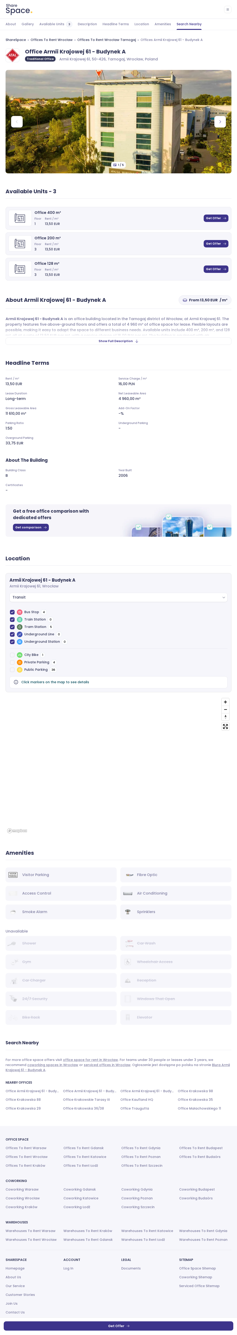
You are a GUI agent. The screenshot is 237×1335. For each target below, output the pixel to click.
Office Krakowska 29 (23, 1108)
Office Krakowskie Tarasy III (86, 1099)
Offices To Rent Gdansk (83, 1148)
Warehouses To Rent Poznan (203, 1239)
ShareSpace (16, 39)
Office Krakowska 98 (195, 1091)
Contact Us (15, 1312)
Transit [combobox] (19, 597)
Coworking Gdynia (137, 1189)
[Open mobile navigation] (227, 9)
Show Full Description (116, 341)
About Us (13, 1277)
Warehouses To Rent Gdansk (88, 1239)
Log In (68, 1268)
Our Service (15, 1286)
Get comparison (28, 527)
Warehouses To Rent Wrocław (31, 1239)
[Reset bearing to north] (225, 717)
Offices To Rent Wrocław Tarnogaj (106, 39)
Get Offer (213, 218)
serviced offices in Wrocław (107, 1065)
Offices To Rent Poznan (141, 1156)
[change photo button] (220, 122)
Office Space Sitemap (197, 1268)
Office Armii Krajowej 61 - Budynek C (90, 1091)
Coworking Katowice (80, 1198)
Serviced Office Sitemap (199, 1286)
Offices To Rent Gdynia (140, 1148)
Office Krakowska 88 (23, 1099)
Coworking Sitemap (195, 1277)
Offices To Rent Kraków (25, 1165)
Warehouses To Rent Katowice (147, 1231)
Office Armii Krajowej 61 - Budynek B (32, 1091)
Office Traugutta (134, 1108)
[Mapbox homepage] (17, 830)
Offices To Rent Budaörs (200, 1156)
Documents (131, 1268)
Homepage (15, 1268)
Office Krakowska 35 (195, 1099)
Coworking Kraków (21, 1207)
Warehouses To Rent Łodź (143, 1239)
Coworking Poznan (137, 1198)
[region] (118, 765)
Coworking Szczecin (138, 1207)
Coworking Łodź (76, 1207)
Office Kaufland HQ (136, 1099)
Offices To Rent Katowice (84, 1156)
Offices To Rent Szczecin (141, 1165)
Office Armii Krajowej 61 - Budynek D (147, 1091)
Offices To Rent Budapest (201, 1148)
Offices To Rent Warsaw (26, 1148)
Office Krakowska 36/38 (83, 1108)
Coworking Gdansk (79, 1189)
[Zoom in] (225, 702)
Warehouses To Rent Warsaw (31, 1231)
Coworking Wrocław (23, 1198)
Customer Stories (20, 1294)
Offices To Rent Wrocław (52, 39)
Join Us (12, 1303)
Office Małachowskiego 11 (199, 1108)
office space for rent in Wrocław (90, 1059)
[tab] (11, 24)
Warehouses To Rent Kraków (87, 1231)
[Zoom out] (225, 709)
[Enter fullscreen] (225, 726)
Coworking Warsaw (22, 1189)
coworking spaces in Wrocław (52, 1065)
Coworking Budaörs (196, 1198)
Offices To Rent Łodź (80, 1165)
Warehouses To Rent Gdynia (203, 1231)
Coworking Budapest (197, 1189)
